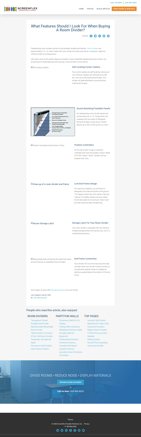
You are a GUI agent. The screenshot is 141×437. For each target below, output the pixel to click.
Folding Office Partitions (69, 327)
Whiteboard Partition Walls (70, 330)
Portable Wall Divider (40, 323)
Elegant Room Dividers (97, 330)
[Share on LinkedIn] (99, 37)
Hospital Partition (66, 349)
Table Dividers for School (41, 333)
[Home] (20, 10)
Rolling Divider (93, 339)
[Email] (57, 431)
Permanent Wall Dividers (41, 346)
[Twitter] (62, 431)
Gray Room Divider (95, 346)
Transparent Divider (39, 320)
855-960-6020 (131, 3)
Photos (70, 420)
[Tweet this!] (95, 37)
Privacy (86, 424)
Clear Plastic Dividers (40, 349)
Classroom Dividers (95, 327)
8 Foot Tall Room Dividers (42, 336)
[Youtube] (83, 431)
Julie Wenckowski (40, 298)
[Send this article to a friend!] (108, 37)
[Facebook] (70, 431)
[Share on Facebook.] (91, 37)
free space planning (58, 290)
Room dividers (92, 48)
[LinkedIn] (66, 431)
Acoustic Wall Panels (96, 320)
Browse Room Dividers (70, 382)
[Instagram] (74, 431)
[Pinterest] (79, 431)
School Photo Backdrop (97, 342)
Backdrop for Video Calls (98, 323)
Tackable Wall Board (68, 346)
